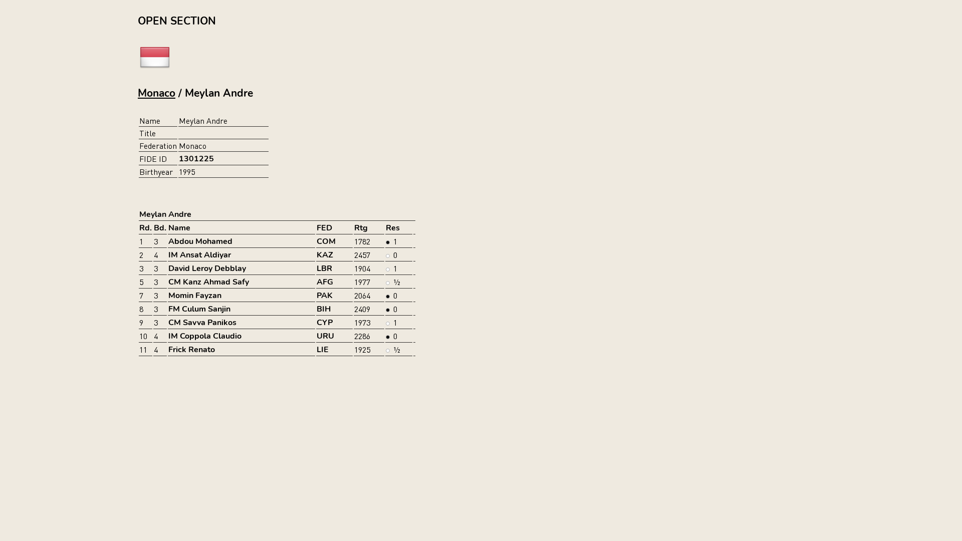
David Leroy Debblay (207, 268)
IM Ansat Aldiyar (199, 254)
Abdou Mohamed (200, 241)
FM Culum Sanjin (199, 309)
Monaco (156, 93)
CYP (325, 322)
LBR (324, 268)
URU (325, 336)
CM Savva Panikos (202, 322)
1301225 (196, 158)
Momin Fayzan (194, 295)
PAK (325, 295)
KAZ (325, 254)
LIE (323, 349)
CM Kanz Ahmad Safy (208, 282)
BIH (324, 309)
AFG (325, 282)
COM (326, 241)
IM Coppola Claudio (205, 336)
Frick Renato (191, 349)
